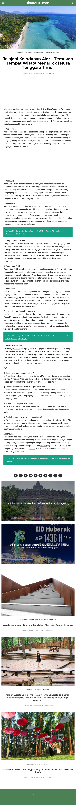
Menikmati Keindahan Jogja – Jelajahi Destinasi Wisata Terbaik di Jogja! (38, 771)
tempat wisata (26, 112)
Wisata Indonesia (34, 52)
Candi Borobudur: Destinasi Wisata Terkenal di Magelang (38, 503)
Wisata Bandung (37, 619)
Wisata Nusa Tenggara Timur (50, 52)
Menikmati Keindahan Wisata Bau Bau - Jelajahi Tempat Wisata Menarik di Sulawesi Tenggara (38, 546)
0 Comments (50, 73)
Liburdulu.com (22, 52)
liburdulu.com (38, 3)
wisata (22, 118)
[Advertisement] (38, 92)
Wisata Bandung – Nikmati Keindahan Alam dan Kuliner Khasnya (38, 625)
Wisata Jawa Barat (50, 619)
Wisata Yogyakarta (44, 689)
